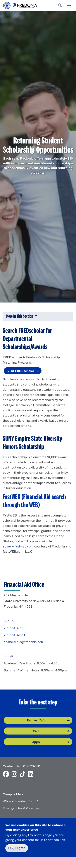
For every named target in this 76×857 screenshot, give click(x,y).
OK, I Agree (16, 848)
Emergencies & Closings (21, 808)
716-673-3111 (31, 766)
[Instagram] (15, 774)
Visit (36, 731)
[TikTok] (23, 774)
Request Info (36, 720)
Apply (36, 741)
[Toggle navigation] (69, 5)
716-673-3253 (13, 628)
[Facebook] (7, 774)
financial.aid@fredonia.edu (23, 642)
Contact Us (11, 766)
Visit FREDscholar (20, 371)
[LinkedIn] (31, 774)
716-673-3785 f (14, 635)
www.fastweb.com (20, 546)
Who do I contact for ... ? (20, 801)
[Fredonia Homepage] (20, 4)
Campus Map (13, 794)
